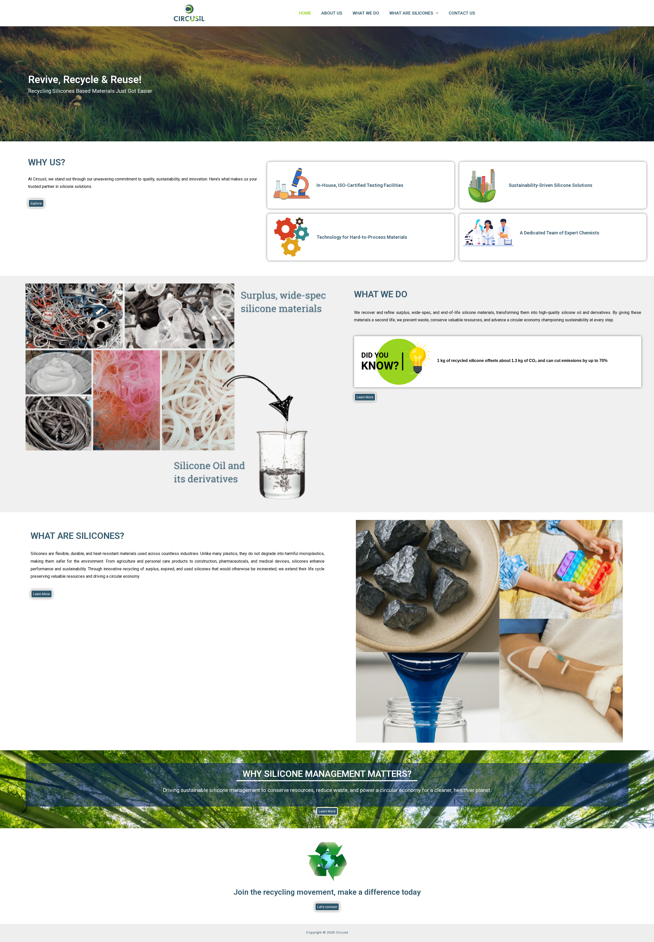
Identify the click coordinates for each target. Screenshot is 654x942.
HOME (305, 13)
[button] (435, 13)
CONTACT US (462, 13)
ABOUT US (331, 13)
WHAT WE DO (366, 13)
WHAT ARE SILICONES (411, 13)
